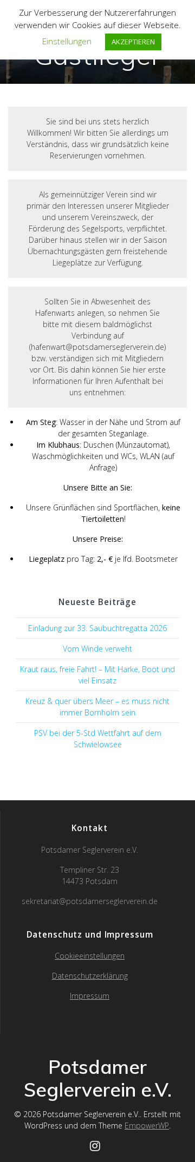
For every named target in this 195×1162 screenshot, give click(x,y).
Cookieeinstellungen (90, 956)
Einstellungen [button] (67, 41)
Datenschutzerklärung (90, 976)
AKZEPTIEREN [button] (133, 42)
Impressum (89, 996)
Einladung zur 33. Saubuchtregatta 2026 (97, 628)
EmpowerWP (147, 1125)
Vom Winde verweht (97, 648)
